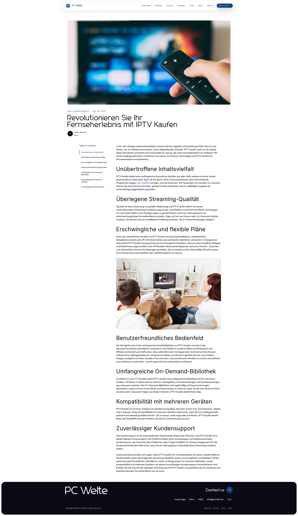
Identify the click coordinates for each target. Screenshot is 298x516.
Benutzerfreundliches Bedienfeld (94, 167)
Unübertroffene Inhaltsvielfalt (92, 152)
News (191, 499)
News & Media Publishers (79, 111)
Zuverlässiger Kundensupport (92, 187)
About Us (207, 508)
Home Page (180, 499)
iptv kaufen (143, 182)
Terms (223, 508)
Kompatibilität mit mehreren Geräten (91, 181)
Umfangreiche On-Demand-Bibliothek (92, 173)
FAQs (200, 499)
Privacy (216, 508)
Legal (230, 508)
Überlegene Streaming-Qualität (93, 157)
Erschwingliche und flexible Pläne (94, 162)
